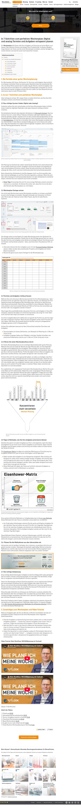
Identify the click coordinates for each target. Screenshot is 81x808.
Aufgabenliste (8, 120)
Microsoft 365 (33, 4)
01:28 (28, 717)
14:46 (32, 725)
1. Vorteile (5, 57)
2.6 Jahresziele (9, 70)
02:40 (22, 719)
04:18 (17, 721)
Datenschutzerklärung (48, 802)
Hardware (15, 6)
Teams (51, 4)
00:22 (25, 715)
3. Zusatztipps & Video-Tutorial (9, 74)
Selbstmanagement (69, 4)
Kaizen (21, 4)
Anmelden (75, 2)
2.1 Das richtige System (11, 61)
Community (18, 2)
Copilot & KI (16, 4)
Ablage (76, 4)
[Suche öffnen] (69, 2)
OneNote (46, 4)
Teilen (51, 729)
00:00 (11, 713)
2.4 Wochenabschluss (10, 66)
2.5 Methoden (9, 68)
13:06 (27, 723)
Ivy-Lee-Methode (46, 518)
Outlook (40, 4)
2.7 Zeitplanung (9, 72)
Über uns (44, 2)
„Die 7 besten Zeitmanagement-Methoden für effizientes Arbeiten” (25, 604)
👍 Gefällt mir (41, 729)
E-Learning (38, 2)
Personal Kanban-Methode (44, 247)
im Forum (33, 737)
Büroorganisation (58, 4)
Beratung (25, 2)
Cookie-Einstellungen (59, 802)
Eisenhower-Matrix (10, 451)
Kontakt (51, 2)
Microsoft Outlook (41, 113)
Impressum (39, 802)
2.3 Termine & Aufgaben (11, 65)
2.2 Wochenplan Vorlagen (11, 63)
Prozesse (26, 4)
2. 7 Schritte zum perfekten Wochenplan (12, 59)
